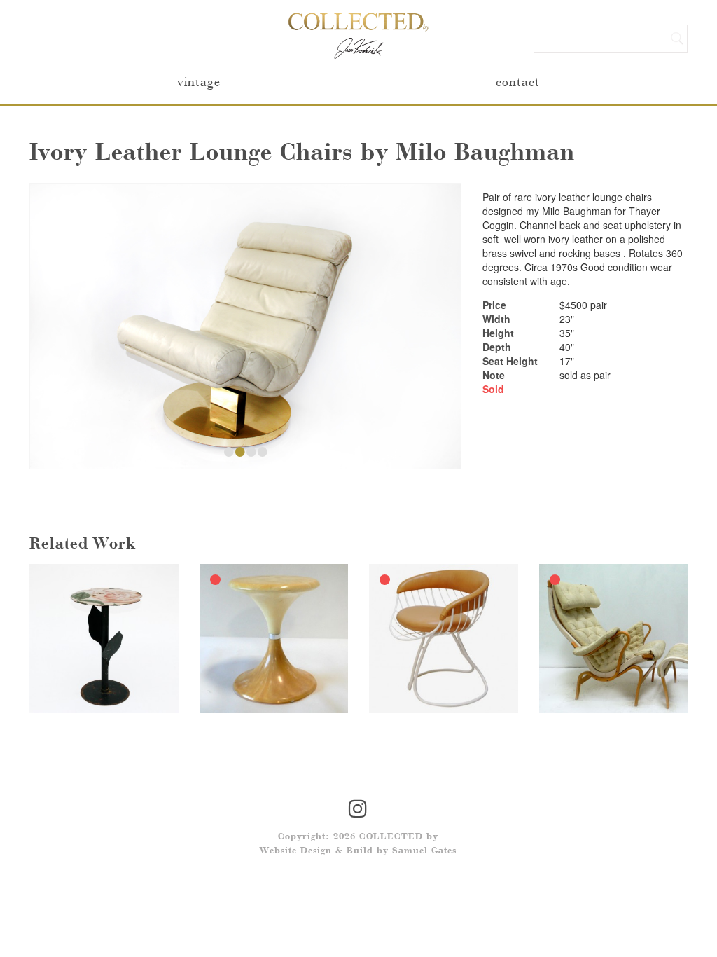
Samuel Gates (424, 851)
